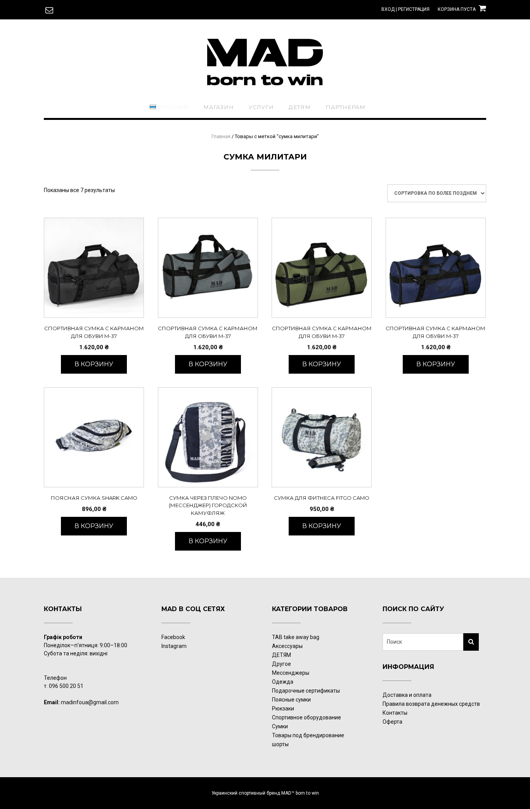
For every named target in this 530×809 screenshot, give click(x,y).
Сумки (280, 726)
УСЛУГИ (261, 107)
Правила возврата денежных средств (431, 704)
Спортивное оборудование (306, 717)
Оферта (392, 722)
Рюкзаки (283, 708)
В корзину (93, 364)
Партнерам (345, 107)
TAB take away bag (295, 637)
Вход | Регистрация (405, 9)
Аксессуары (287, 646)
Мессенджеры (290, 673)
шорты (280, 744)
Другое (281, 664)
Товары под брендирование (308, 735)
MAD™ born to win (300, 793)
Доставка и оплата (407, 695)
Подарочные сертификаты (306, 691)
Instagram (174, 646)
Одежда (282, 682)
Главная (220, 136)
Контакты (395, 713)
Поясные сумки (291, 699)
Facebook (173, 637)
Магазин (218, 107)
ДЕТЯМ (300, 107)
